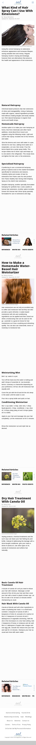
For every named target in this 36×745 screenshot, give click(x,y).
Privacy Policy (26, 724)
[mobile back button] (3, 2)
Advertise (17, 721)
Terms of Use (16, 724)
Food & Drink (26, 713)
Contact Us (25, 721)
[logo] (18, 2)
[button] (3, 2)
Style (22, 717)
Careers (7, 724)
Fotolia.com (29, 46)
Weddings (28, 717)
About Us (10, 721)
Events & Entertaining (13, 713)
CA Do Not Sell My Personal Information (18, 728)
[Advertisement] (18, 85)
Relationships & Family (11, 717)
